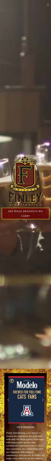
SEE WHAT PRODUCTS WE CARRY (25, 213)
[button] (48, 4)
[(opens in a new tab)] (25, 399)
